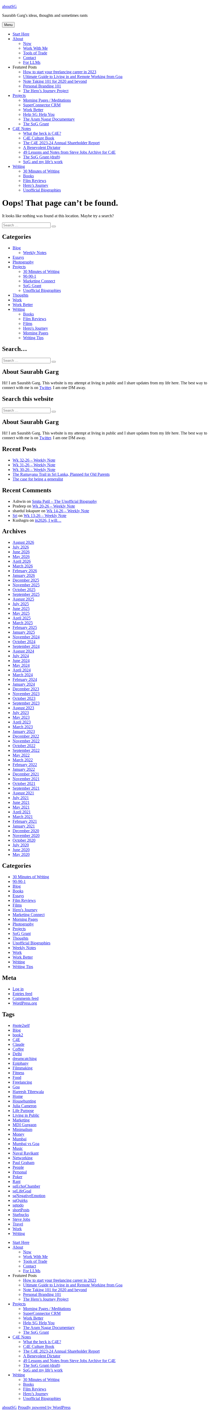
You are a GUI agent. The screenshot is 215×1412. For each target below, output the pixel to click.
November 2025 (26, 585)
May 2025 (21, 613)
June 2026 (21, 552)
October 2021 (24, 783)
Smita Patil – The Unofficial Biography (64, 501)
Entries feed (22, 993)
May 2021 (21, 807)
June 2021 (21, 802)
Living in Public (26, 1115)
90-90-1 (29, 276)
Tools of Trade (35, 53)
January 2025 (24, 632)
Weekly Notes (34, 252)
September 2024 (26, 646)
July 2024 (21, 656)
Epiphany (21, 1063)
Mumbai (19, 1139)
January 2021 (24, 826)
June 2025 (21, 608)
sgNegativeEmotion (29, 1195)
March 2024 (23, 675)
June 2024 (21, 660)
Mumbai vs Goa (26, 1143)
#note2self (21, 1025)
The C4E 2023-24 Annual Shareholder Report (61, 143)
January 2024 (24, 684)
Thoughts (20, 295)
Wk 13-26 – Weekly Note (45, 515)
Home (18, 1096)
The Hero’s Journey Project (45, 91)
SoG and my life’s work (43, 161)
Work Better (33, 109)
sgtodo (18, 1205)
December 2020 (26, 831)
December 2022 (26, 736)
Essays (18, 257)
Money (18, 1134)
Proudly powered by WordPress (44, 1407)
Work (17, 300)
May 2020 (21, 854)
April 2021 (22, 812)
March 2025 (23, 622)
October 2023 (24, 698)
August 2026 (23, 542)
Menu (8, 25)
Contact (29, 57)
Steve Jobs (21, 1219)
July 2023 (21, 712)
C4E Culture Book (38, 138)
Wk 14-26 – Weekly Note (67, 511)
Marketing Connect (39, 281)
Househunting (24, 1101)
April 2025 (22, 618)
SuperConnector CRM (42, 105)
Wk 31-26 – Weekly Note (34, 465)
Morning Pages (35, 333)
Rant (16, 1181)
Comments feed (26, 998)
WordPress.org (25, 1003)
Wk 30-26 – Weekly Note (34, 469)
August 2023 (23, 708)
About (18, 39)
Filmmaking (23, 1068)
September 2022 (26, 750)
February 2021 (25, 821)
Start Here (21, 34)
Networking (23, 1158)
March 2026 (23, 566)
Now (27, 43)
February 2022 (25, 764)
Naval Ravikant (26, 1153)
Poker (17, 1177)
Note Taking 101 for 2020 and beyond (55, 81)
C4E (16, 1039)
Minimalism (22, 1129)
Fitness (18, 1072)
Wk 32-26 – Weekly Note (34, 460)
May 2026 (21, 556)
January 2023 (24, 731)
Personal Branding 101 (42, 86)
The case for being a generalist (38, 479)
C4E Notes (22, 128)
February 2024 (25, 679)
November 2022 (26, 741)
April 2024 (22, 670)
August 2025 (23, 599)
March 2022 (23, 760)
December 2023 (26, 689)
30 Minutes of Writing (41, 171)
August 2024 (23, 651)
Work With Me (35, 48)
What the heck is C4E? (42, 133)
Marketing (21, 1120)
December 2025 (26, 580)
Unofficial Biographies (42, 190)
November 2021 (26, 779)
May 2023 (21, 717)
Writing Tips (33, 337)
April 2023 (22, 722)
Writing (19, 166)
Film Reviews (34, 180)
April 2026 (22, 561)
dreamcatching (25, 1058)
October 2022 (24, 745)
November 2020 (26, 835)
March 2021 (23, 816)
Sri (15, 515)
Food (17, 1077)
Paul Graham (23, 1162)
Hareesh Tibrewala (28, 1091)
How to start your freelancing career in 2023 (59, 72)
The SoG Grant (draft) (41, 157)
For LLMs (31, 62)
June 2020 (21, 849)
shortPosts (21, 1210)
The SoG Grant (36, 124)
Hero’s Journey (35, 185)
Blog (17, 248)
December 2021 (26, 774)
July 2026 (21, 547)
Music (18, 1148)
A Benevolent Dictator (41, 147)
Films (27, 323)
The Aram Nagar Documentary (49, 119)
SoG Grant (32, 285)
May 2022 (21, 755)
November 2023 (26, 693)
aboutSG (9, 6)
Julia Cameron (24, 1106)
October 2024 (24, 641)
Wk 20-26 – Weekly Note (53, 506)
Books (28, 176)
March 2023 (23, 727)
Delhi (17, 1054)
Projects (19, 95)
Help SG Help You (39, 114)
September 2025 (26, 594)
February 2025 (25, 627)
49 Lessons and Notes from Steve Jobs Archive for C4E (69, 152)
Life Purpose (23, 1110)
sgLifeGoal (22, 1191)
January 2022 (24, 769)
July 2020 (21, 845)
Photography (23, 262)
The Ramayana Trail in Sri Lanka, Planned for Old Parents (61, 474)
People (18, 1167)
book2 (18, 1035)
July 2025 (21, 604)
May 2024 (21, 665)
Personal (20, 1172)
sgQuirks (20, 1200)
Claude (18, 1044)
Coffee (18, 1049)
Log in (18, 989)
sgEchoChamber (26, 1186)
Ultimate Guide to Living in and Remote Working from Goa (72, 76)
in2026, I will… (48, 520)
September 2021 (26, 788)
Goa (16, 1087)
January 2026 (24, 575)
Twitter (45, 387)
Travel (18, 1224)
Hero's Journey (35, 328)
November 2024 (26, 637)
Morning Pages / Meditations (47, 100)
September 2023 (26, 703)
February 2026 (25, 570)
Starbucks (21, 1214)
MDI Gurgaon (24, 1125)
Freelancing (22, 1082)
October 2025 (24, 589)
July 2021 (21, 797)
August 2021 (23, 793)
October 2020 (24, 840)
